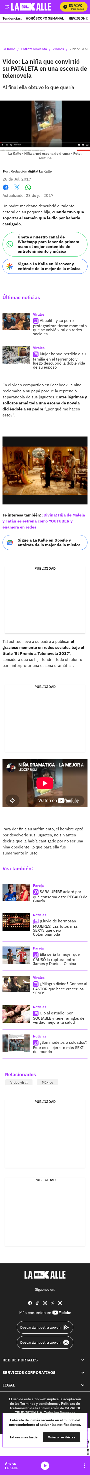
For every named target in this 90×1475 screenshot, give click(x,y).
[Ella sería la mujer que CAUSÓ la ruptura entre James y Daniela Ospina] (16, 955)
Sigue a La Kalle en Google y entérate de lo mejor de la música (49, 542)
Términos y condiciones (39, 1403)
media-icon (45, 1465)
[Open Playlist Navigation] (84, 1465)
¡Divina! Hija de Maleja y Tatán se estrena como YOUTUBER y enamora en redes (43, 521)
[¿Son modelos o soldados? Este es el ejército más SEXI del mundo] (16, 1043)
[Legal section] (82, 1385)
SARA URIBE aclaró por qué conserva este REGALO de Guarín (60, 896)
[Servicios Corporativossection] (82, 1372)
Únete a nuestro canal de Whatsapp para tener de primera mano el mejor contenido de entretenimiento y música (48, 244)
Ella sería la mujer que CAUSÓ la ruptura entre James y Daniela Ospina (56, 959)
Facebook (5, 190)
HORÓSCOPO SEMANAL (45, 18)
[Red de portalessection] (82, 1359)
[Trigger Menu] (6, 7)
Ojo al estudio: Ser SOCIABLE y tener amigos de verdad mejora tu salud (58, 1017)
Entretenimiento (34, 49)
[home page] (45, 1274)
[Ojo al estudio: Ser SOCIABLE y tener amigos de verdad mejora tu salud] (16, 1014)
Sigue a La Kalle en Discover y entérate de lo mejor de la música (49, 266)
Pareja (38, 885)
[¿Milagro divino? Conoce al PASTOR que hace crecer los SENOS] (16, 984)
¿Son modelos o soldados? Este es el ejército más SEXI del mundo (60, 1047)
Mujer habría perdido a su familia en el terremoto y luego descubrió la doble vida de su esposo (59, 360)
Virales (58, 49)
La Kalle (8, 49)
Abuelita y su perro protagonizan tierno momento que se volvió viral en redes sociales (60, 327)
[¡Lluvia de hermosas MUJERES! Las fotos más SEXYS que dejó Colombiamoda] (16, 922)
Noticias (39, 915)
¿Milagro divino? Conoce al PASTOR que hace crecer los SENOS (60, 988)
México (47, 1082)
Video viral (19, 1082)
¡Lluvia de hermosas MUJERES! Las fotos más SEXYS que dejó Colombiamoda (55, 927)
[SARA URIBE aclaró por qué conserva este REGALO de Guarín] (16, 892)
